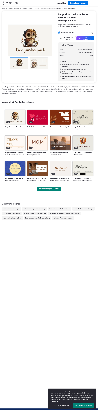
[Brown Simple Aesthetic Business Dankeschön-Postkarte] (37, 168)
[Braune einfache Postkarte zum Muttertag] (60, 143)
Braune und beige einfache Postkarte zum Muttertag (37, 152)
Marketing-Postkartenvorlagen (62, 218)
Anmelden (61, 3)
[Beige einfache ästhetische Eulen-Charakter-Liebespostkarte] (15, 117)
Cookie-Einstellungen (61, 405)
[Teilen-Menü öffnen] (92, 32)
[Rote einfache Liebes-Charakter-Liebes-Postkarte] (37, 117)
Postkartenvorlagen (27, 8)
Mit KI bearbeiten (87, 38)
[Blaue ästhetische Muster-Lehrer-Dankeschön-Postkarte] (15, 168)
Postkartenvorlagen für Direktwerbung (37, 218)
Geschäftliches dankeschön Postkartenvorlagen (64, 213)
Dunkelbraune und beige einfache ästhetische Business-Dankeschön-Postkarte (60, 127)
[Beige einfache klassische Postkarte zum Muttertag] (83, 117)
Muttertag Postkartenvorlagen (12, 218)
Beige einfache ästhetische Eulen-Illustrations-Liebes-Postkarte (83, 152)
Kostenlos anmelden (78, 3)
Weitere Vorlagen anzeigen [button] (49, 189)
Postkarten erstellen (13, 8)
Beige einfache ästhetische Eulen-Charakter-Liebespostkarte (15, 127)
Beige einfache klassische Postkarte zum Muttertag (83, 127)
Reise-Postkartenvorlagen (11, 209)
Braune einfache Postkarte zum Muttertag (60, 152)
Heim (3, 8)
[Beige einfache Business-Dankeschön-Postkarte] (83, 168)
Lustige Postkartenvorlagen (11, 213)
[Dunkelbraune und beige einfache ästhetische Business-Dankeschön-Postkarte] (60, 117)
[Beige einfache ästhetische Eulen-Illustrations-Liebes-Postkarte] (83, 143)
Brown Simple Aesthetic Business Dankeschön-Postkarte (37, 178)
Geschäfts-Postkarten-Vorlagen (83, 209)
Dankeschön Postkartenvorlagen (59, 209)
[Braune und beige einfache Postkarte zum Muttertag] (37, 143)
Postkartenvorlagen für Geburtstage (34, 209)
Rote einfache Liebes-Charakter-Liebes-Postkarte (37, 127)
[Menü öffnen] (94, 3)
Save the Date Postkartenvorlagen (35, 213)
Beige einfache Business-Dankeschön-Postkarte (83, 178)
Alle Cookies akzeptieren (83, 405)
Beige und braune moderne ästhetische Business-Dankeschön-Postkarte (15, 152)
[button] (67, 38)
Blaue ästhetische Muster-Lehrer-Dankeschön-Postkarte (15, 178)
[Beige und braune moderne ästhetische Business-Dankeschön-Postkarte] (15, 143)
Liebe (37, 8)
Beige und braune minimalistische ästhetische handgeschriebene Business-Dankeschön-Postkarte (60, 178)
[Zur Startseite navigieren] (10, 3)
